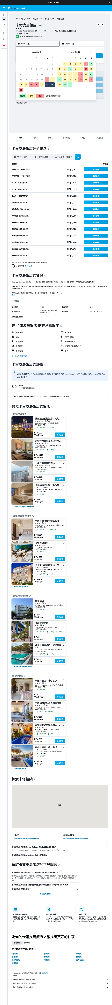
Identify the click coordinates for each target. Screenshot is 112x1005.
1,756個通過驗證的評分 (33, 36)
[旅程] (4, 39)
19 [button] (31, 79)
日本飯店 (15, 957)
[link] (24, 506)
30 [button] (52, 84)
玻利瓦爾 (35, 19)
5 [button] (31, 69)
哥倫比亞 (23, 19)
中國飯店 (79, 954)
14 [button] (42, 74)
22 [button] (47, 79)
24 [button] (21, 84)
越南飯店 (47, 960)
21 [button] (42, 79)
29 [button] (47, 84)
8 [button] (47, 69)
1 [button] (47, 64)
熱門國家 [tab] (17, 943)
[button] (109, 2)
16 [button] (52, 74)
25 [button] (26, 84)
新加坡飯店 (16, 960)
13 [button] (37, 74)
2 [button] (52, 64)
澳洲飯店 (15, 954)
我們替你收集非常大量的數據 (24, 983)
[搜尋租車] (4, 24)
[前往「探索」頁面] (4, 33)
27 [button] (37, 84)
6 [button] (36, 69)
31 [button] (21, 90)
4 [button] (26, 69)
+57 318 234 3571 (23, 33)
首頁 (17, 19)
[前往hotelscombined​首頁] (16, 8)
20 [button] (37, 79)
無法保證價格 (45, 973)
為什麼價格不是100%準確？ (24, 987)
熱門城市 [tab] (27, 943)
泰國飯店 (15, 963)
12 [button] (31, 74)
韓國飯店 (47, 957)
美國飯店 (79, 957)
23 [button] (52, 79)
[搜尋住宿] (4, 19)
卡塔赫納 (47, 19)
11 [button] (26, 74)
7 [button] (41, 69)
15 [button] (47, 74)
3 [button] (20, 69)
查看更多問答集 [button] (45, 894)
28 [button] (42, 84)
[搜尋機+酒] (4, 28)
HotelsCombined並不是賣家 (24, 979)
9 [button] (52, 69)
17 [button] (21, 79)
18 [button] (26, 79)
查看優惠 (60, 435)
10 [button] (21, 74)
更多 (13, 295)
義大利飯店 (80, 960)
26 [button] (31, 84)
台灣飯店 (47, 954)
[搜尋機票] (4, 15)
